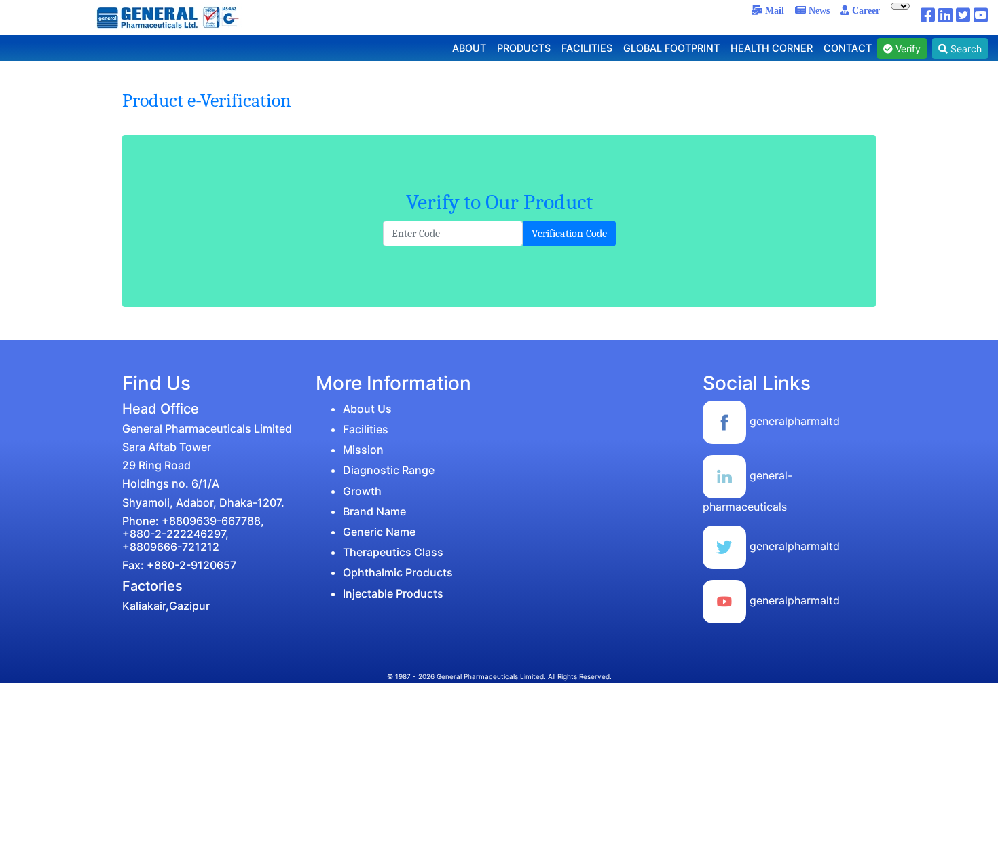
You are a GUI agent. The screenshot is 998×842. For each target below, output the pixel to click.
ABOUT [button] (469, 48)
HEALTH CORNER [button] (772, 48)
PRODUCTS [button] (524, 48)
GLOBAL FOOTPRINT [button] (671, 48)
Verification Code (569, 233)
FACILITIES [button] (586, 48)
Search (965, 48)
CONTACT (848, 48)
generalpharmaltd (793, 421)
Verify (907, 48)
